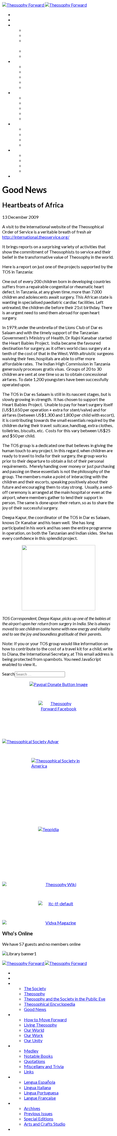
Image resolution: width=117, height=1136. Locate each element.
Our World (34, 76)
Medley (31, 97)
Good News (35, 56)
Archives (21, 149)
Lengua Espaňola (39, 128)
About (19, 19)
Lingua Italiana (37, 134)
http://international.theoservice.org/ (35, 237)
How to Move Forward (45, 66)
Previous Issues (38, 160)
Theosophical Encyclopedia (49, 50)
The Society (35, 30)
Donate (20, 175)
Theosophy (34, 35)
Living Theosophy (40, 71)
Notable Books (38, 102)
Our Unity (33, 87)
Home (19, 14)
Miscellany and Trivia (44, 113)
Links (29, 118)
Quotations (34, 108)
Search (8, 673)
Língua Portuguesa (41, 139)
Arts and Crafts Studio (44, 170)
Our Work (33, 82)
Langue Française (40, 144)
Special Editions (38, 165)
